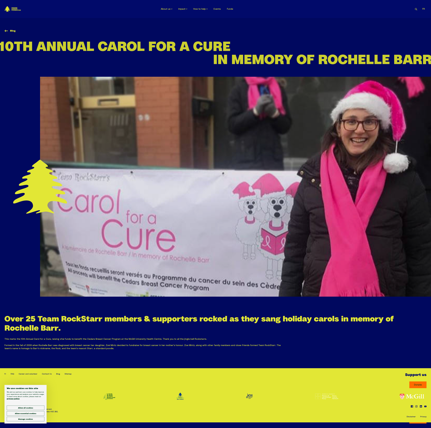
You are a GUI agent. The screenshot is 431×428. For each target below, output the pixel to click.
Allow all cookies (25, 408)
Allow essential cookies (25, 413)
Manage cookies (25, 419)
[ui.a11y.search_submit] (416, 8)
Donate (418, 385)
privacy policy (13, 399)
